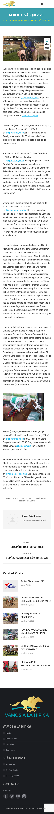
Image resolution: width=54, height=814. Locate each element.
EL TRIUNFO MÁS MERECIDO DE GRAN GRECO (35, 648)
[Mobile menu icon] (48, 4)
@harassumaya (23, 446)
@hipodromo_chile (30, 97)
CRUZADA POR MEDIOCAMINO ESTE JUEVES (35, 664)
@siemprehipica (30, 115)
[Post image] (10, 586)
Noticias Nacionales (13, 39)
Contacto (10, 750)
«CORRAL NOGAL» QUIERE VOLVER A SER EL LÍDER (34, 631)
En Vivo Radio (12, 770)
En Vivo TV (10, 764)
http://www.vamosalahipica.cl (34, 520)
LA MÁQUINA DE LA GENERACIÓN (30, 615)
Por (39, 498)
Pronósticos (11, 738)
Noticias (10, 744)
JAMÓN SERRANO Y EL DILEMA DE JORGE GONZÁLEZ (36, 599)
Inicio (8, 733)
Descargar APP (12, 775)
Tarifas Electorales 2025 (32, 581)
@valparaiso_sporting (16, 210)
